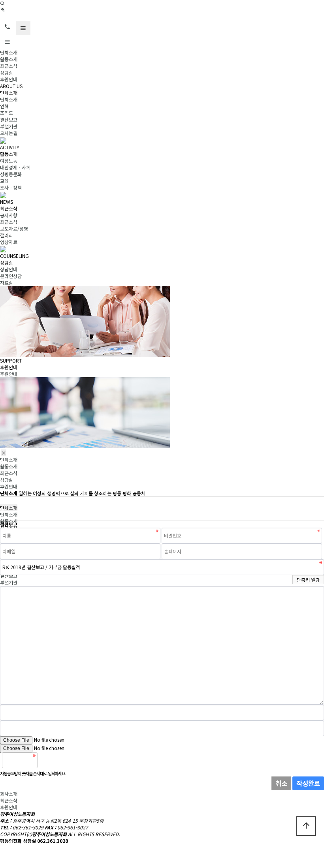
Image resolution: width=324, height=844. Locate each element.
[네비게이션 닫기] (3, 452)
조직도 (6, 112)
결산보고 (8, 119)
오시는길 (8, 133)
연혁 (4, 106)
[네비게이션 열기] (23, 28)
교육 (4, 180)
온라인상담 (11, 276)
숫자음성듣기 (47, 760)
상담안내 (8, 269)
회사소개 (8, 793)
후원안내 (8, 79)
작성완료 (308, 783)
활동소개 (8, 59)
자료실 (6, 282)
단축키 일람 (308, 579)
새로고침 (64, 760)
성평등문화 (11, 174)
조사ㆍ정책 (11, 187)
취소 (281, 783)
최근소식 (8, 65)
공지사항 (8, 215)
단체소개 (8, 52)
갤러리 (6, 235)
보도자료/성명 (14, 228)
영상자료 (8, 242)
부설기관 (8, 126)
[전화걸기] (7, 27)
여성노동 (8, 160)
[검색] (2, 3)
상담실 (6, 72)
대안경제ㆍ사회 (15, 167)
